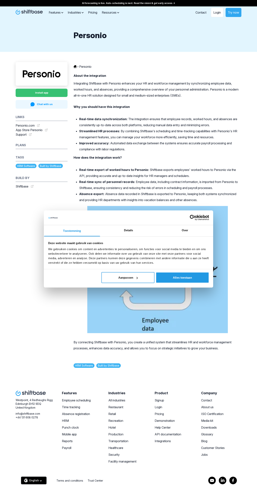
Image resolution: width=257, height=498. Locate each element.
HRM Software (26, 166)
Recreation (115, 421)
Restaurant (115, 407)
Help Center (163, 427)
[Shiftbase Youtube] (212, 480)
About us (207, 407)
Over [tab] (185, 230)
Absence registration (76, 414)
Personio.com (25, 125)
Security (114, 454)
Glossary (207, 434)
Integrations (163, 441)
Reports (67, 441)
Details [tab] (128, 230)
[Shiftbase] (29, 12)
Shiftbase (22, 186)
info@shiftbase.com (28, 413)
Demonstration (165, 421)
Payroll (66, 448)
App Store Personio (29, 130)
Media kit (207, 421)
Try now (233, 12)
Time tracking (71, 407)
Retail (112, 414)
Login (217, 12)
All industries (116, 400)
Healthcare (115, 448)
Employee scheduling (76, 400)
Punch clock (70, 427)
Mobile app (69, 434)
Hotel (112, 427)
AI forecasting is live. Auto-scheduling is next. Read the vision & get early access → (128, 3)
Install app (41, 92)
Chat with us (45, 104)
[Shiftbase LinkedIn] (222, 480)
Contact (200, 12)
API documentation (168, 434)
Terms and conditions (69, 480)
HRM (65, 421)
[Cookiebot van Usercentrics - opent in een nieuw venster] (192, 218)
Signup (159, 400)
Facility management (122, 461)
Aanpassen (125, 277)
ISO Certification (212, 414)
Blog (204, 441)
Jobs (204, 454)
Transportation (118, 441)
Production (115, 434)
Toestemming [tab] (72, 230)
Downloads (209, 427)
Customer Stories (213, 448)
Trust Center (95, 480)
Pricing (92, 12)
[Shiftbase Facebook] (233, 480)
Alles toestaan (182, 277)
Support (21, 134)
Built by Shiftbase (50, 166)
